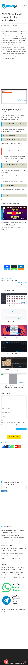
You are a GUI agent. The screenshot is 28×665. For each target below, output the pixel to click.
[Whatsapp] (14, 269)
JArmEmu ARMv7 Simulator (14, 354)
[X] (14, 266)
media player (12, 273)
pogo (22, 273)
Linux (16, 25)
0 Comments (16, 27)
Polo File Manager (14, 305)
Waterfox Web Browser (14, 322)
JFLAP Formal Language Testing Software (14, 338)
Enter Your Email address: (9, 485)
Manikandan (6, 27)
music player (17, 273)
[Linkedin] (21, 266)
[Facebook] (7, 266)
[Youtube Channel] (16, 446)
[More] (21, 269)
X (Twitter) (17, 227)
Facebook (4, 229)
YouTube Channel (9, 225)
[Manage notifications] (25, 662)
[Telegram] (7, 269)
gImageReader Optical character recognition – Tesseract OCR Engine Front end (14, 386)
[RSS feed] (19, 446)
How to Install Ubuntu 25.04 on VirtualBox (13, 578)
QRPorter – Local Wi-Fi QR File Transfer (12, 559)
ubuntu (24, 273)
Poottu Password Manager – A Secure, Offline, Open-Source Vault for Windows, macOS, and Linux (13, 543)
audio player (6, 273)
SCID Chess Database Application (13, 370)
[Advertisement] (14, 75)
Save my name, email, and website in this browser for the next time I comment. (13, 424)
